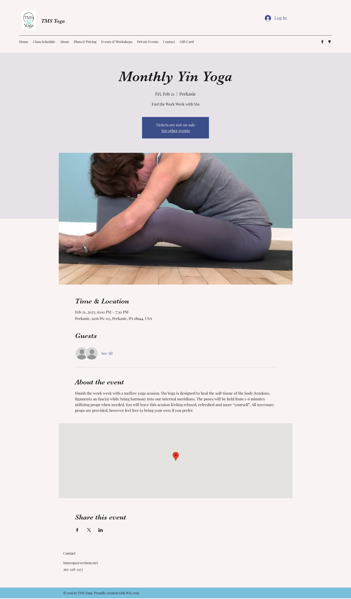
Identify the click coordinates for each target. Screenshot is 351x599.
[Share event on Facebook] (77, 530)
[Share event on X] (89, 530)
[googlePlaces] (329, 41)
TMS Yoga (53, 21)
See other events (175, 130)
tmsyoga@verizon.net (80, 562)
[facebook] (322, 41)
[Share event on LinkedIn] (100, 530)
